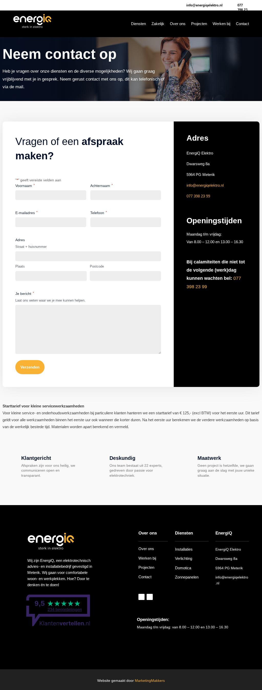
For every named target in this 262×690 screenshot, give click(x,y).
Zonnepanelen (187, 577)
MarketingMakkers (150, 680)
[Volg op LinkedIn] (35, 5)
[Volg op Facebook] (16, 5)
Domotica (183, 568)
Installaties (184, 549)
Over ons (177, 24)
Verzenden (29, 367)
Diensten (138, 24)
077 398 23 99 (242, 9)
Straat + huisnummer (31, 247)
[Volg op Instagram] (25, 5)
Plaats (20, 266)
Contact (242, 24)
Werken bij (221, 24)
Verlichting (183, 558)
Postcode (97, 266)
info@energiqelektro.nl (205, 185)
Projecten (199, 24)
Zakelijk (157, 24)
